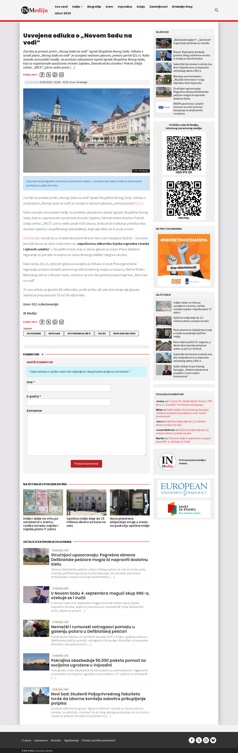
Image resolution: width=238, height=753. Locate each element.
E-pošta (34, 396)
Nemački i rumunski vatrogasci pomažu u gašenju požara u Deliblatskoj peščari (93, 629)
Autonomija (31, 238)
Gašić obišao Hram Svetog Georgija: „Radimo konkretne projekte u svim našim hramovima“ (190, 371)
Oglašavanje (71, 740)
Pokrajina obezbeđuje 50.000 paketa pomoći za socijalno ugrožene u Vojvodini (98, 663)
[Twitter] (198, 740)
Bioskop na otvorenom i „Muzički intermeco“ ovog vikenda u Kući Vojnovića (188, 79)
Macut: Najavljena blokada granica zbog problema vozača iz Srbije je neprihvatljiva (191, 55)
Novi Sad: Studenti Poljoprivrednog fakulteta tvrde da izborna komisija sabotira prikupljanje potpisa (98, 698)
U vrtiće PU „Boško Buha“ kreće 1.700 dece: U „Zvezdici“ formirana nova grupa (184, 402)
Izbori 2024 (63, 13)
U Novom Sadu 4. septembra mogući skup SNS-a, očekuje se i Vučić (100, 596)
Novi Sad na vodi (124, 333)
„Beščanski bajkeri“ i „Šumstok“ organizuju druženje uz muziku (192, 41)
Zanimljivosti (158, 7)
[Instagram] (206, 740)
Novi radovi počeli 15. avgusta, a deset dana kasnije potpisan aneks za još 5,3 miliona (192, 345)
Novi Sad (54, 333)
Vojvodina (125, 7)
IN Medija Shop (182, 7)
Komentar (34, 411)
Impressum (41, 740)
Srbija (141, 7)
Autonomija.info (79, 333)
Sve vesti (61, 7)
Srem (109, 7)
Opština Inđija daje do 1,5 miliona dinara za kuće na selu (191, 319)
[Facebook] (191, 740)
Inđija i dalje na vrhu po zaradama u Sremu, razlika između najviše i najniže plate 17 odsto (192, 307)
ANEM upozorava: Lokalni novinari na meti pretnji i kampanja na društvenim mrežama (188, 108)
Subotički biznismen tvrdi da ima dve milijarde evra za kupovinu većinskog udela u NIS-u (192, 67)
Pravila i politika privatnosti (98, 740)
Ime (31, 382)
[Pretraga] (216, 10)
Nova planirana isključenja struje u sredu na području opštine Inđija (192, 333)
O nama (26, 740)
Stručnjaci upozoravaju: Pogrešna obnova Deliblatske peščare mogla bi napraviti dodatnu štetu (99, 559)
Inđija (76, 7)
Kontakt (56, 740)
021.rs (139, 203)
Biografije (94, 7)
